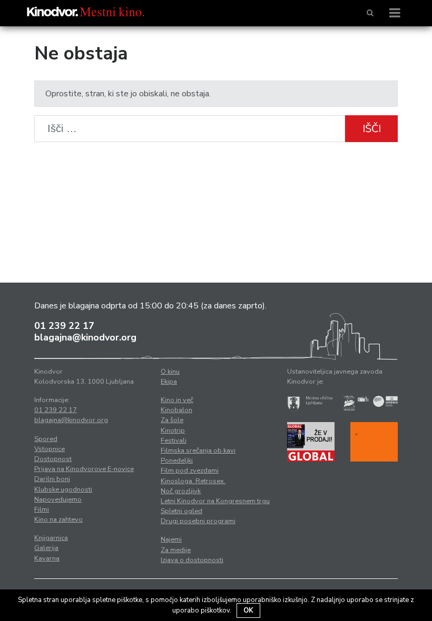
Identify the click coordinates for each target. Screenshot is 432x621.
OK (248, 610)
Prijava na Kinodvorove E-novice (84, 469)
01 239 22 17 (64, 325)
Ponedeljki (177, 460)
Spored (45, 439)
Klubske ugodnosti (63, 489)
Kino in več (177, 400)
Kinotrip (173, 430)
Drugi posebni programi (198, 521)
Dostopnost (53, 459)
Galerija (46, 548)
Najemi (171, 539)
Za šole (172, 420)
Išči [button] (371, 129)
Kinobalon (176, 410)
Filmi (41, 509)
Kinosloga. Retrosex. (193, 481)
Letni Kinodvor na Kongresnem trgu (215, 501)
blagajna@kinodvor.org (85, 337)
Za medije (176, 550)
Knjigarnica (51, 538)
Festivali (173, 440)
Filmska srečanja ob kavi (198, 450)
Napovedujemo (58, 499)
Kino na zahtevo (58, 519)
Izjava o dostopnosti (192, 560)
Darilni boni (52, 479)
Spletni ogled (181, 511)
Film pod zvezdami (190, 470)
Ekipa (169, 381)
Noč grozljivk (181, 491)
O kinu (170, 371)
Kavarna (47, 558)
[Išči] (370, 13)
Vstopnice (49, 449)
